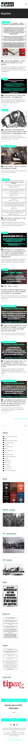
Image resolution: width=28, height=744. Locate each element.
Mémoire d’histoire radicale (11, 440)
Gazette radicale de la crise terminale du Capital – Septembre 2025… (13, 96)
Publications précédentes (20, 418)
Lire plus (3, 73)
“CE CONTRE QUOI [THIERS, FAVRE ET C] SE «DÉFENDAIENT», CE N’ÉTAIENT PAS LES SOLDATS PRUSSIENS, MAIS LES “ (13, 363)
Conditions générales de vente (14, 738)
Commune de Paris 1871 (9, 306)
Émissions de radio (9, 454)
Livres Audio (7, 460)
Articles (6, 458)
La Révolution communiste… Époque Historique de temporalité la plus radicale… (13, 62)
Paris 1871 (7, 464)
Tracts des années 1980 (10, 470)
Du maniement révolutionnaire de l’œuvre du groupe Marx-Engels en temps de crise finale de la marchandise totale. (14, 131)
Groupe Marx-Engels (9, 146)
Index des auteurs (9, 446)
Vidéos (6, 448)
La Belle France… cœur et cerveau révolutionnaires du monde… (14, 167)
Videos (5, 78)
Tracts (6, 452)
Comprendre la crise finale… (11, 436)
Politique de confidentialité (14, 740)
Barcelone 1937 (8, 468)
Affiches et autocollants (10, 456)
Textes (5, 110)
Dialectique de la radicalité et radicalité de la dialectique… (13, 219)
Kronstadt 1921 (8, 466)
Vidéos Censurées (9, 450)
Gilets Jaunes (8, 462)
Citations (5, 22)
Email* (14, 712)
